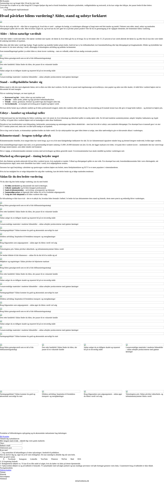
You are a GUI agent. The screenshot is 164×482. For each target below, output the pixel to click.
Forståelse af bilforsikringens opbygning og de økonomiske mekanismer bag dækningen (33, 433)
